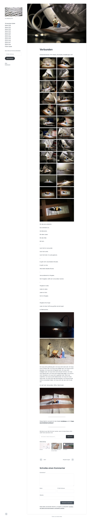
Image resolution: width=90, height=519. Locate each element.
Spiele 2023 (8, 31)
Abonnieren (10, 58)
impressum (7, 64)
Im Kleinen (64, 421)
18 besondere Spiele (10, 23)
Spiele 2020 (8, 37)
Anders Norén (59, 516)
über (6, 63)
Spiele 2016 (8, 44)
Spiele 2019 (8, 38)
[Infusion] (45, 446)
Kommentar (43, 472)
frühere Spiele (8, 46)
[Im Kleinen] (68, 446)
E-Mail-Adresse (61, 488)
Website (41, 495)
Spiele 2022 (8, 33)
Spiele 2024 (8, 29)
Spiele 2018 (8, 40)
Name (41, 488)
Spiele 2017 (8, 42)
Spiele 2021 (8, 35)
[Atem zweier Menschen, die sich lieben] (56, 446)
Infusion (41, 449)
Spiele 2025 (8, 27)
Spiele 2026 (8, 25)
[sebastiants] (13, 11)
